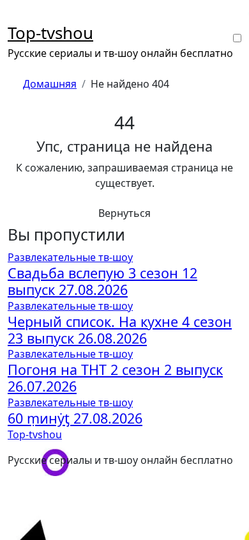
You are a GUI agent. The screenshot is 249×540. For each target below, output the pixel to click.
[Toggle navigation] (16, 16)
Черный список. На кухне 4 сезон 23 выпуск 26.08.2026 (120, 329)
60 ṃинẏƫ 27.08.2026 (75, 418)
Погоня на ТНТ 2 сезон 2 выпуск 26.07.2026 (115, 377)
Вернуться (124, 213)
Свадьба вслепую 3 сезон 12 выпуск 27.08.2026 (102, 281)
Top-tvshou (50, 32)
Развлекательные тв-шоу (70, 257)
